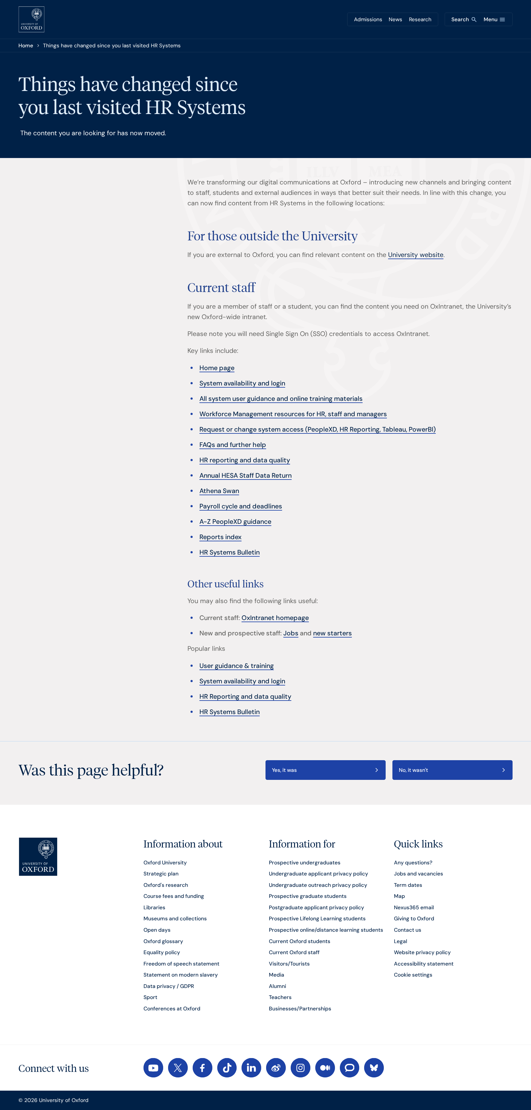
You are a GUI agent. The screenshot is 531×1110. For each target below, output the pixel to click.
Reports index (220, 537)
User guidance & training (236, 666)
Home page (216, 368)
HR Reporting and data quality (245, 696)
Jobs (290, 633)
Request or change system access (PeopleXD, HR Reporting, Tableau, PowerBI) (317, 429)
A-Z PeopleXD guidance (235, 521)
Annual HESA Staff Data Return (245, 475)
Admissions (368, 19)
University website (415, 255)
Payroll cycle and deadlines (240, 506)
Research (420, 19)
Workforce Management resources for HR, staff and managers (293, 414)
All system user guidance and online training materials (281, 398)
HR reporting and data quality (244, 460)
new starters (332, 633)
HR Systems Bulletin (229, 552)
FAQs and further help (232, 444)
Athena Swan (219, 491)
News (395, 19)
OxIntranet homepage (275, 618)
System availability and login (242, 383)
